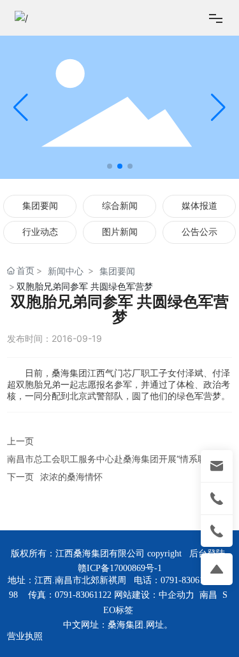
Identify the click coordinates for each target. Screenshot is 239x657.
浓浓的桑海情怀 (71, 476)
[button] (109, 166)
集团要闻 (40, 206)
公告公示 (199, 232)
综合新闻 (120, 206)
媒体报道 (199, 206)
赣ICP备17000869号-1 (120, 568)
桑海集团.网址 (136, 625)
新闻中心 (65, 270)
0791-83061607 (189, 580)
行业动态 (40, 232)
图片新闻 (120, 232)
